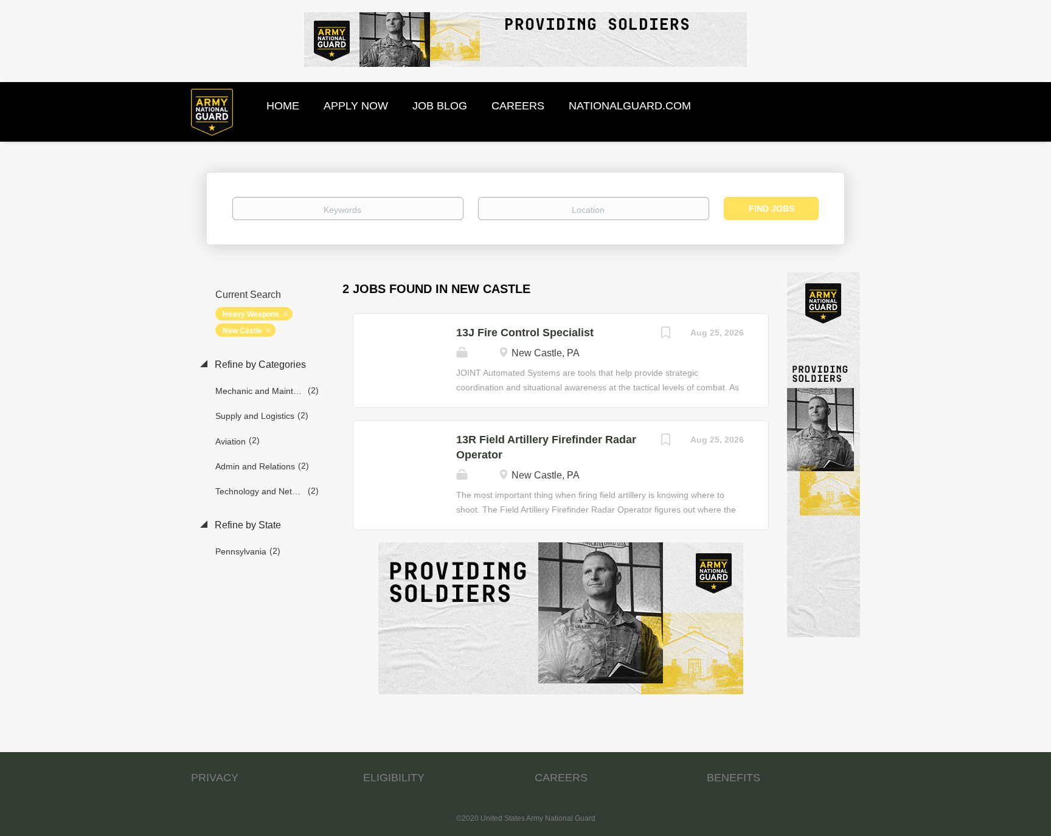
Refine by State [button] (246, 525)
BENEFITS (733, 778)
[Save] (666, 334)
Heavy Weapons (251, 314)
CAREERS (561, 778)
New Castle (242, 330)
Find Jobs (771, 208)
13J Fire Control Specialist (525, 332)
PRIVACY (214, 778)
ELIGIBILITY (394, 778)
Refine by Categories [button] (259, 364)
